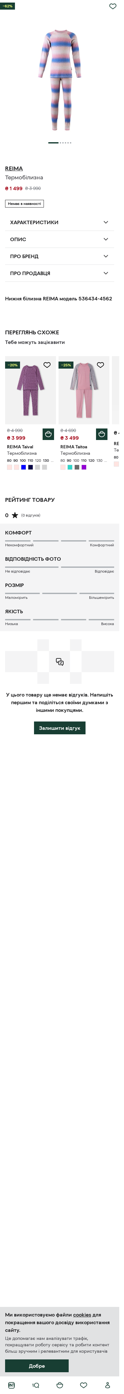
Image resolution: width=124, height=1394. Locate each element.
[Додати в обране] (113, 6)
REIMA (14, 168)
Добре (37, 1365)
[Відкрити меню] (35, 1385)
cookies (82, 1314)
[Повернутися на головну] (11, 1385)
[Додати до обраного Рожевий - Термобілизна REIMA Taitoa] (100, 365)
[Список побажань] (83, 1385)
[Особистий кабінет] (107, 1385)
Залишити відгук (59, 727)
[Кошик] (59, 1385)
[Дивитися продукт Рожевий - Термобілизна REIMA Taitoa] (84, 390)
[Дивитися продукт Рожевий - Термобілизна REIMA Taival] (30, 390)
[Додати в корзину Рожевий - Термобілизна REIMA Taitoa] (101, 434)
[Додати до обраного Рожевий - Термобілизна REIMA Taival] (47, 365)
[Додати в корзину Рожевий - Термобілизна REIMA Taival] (48, 434)
